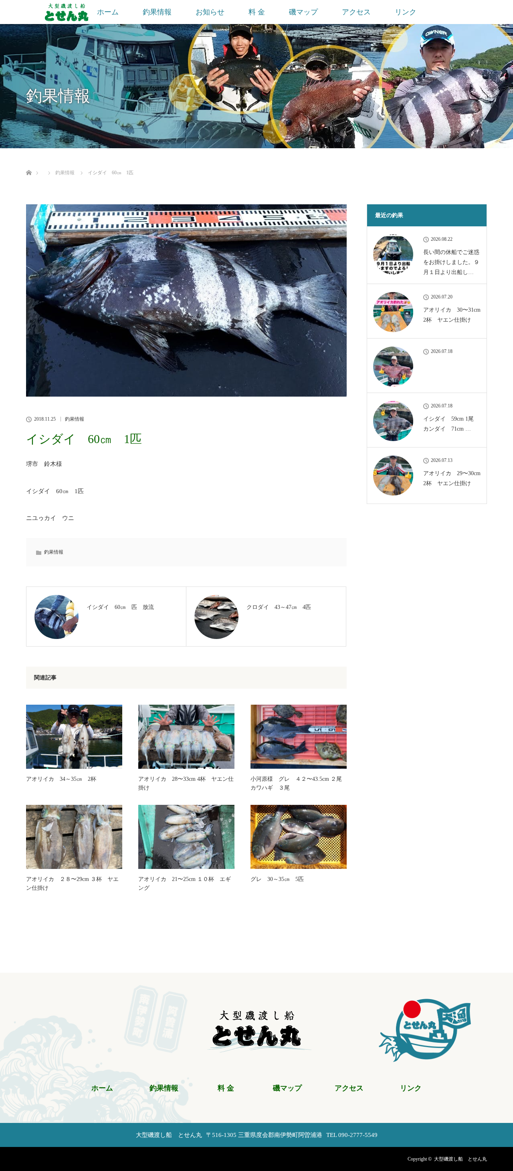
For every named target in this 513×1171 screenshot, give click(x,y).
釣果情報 (157, 12)
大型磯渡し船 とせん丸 (460, 1159)
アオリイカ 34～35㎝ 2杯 (61, 779)
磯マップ (303, 12)
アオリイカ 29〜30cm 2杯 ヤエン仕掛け (452, 478)
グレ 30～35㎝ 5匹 (277, 879)
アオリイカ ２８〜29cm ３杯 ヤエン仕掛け (72, 883)
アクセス (356, 12)
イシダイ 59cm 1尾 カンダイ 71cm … (451, 424)
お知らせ (210, 12)
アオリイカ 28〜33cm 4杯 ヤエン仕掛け (186, 783)
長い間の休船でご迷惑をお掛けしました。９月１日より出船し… (451, 262)
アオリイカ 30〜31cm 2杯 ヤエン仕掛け (452, 315)
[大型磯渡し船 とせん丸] (256, 1048)
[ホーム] (28, 163)
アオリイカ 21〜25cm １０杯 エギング (184, 883)
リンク (405, 12)
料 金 (256, 12)
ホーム (108, 12)
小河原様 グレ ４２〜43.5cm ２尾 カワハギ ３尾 (298, 783)
